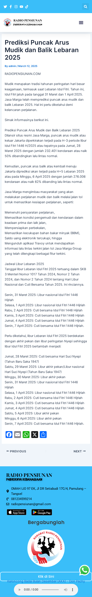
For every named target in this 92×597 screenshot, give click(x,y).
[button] (85, 6)
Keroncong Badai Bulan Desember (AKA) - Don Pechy (46, 581)
